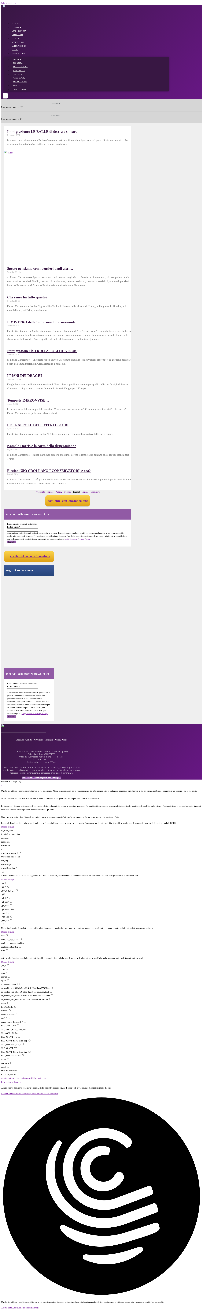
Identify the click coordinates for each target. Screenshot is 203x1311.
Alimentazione (19, 46)
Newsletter (38, 740)
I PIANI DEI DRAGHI (24, 376)
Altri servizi (6, 958)
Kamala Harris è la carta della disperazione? (41, 446)
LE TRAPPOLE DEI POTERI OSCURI (38, 425)
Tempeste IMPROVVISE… (28, 400)
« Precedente (39, 492)
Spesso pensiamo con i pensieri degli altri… (40, 268)
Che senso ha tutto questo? (27, 297)
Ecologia (16, 38)
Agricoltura (18, 42)
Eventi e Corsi (18, 53)
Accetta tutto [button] (6, 1078)
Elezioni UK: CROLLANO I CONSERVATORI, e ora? (49, 471)
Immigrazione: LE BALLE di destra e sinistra (42, 131)
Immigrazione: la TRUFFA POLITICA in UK (42, 351)
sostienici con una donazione (68, 501)
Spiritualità (17, 35)
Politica (16, 23)
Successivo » (96, 492)
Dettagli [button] (35, 1308)
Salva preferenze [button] (39, 1078)
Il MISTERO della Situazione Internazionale (41, 322)
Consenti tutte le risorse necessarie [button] (15, 1094)
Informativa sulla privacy (11, 1082)
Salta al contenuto (8, 3)
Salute (15, 50)
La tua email (13, 527)
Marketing (5, 928)
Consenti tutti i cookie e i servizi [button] (44, 1094)
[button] (5, 95)
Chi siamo (20, 740)
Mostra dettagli (7, 827)
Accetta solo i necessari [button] (22, 1078)
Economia (16, 27)
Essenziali (5, 823)
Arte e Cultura (19, 31)
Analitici (4, 875)
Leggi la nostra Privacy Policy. (77, 539)
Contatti (28, 740)
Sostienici (49, 740)
